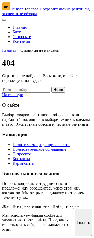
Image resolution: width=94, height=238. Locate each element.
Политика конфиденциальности (41, 144)
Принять (83, 222)
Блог (17, 32)
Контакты (21, 41)
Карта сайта (23, 163)
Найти (58, 90)
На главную (12, 95)
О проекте (22, 36)
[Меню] (4, 20)
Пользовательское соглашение (39, 149)
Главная (20, 27)
